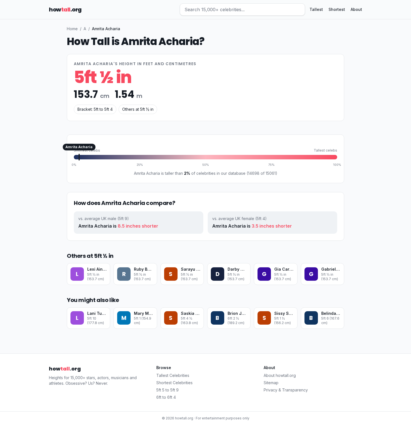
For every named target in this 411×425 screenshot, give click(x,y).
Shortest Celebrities (174, 382)
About (356, 9)
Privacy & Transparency (286, 390)
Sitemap (271, 382)
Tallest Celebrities (172, 375)
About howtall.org (280, 375)
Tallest (316, 9)
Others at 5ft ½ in (137, 109)
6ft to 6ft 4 (166, 397)
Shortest (337, 9)
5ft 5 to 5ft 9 (167, 390)
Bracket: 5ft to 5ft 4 (95, 109)
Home (72, 28)
